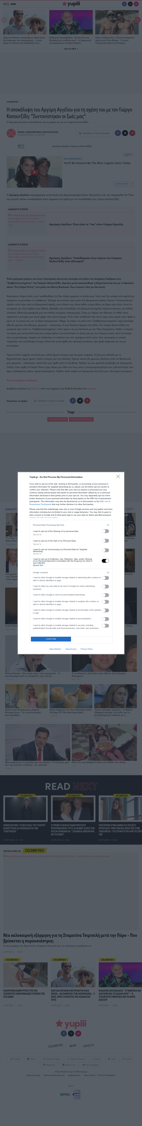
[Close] (119, 477)
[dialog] (71, 563)
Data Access (71, 649)
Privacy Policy (87, 649)
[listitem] (71, 525)
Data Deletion (55, 649)
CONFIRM (51, 639)
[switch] (105, 531)
